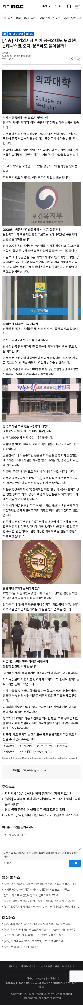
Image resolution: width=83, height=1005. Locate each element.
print (78, 58)
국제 (66, 18)
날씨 (74, 18)
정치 (18, 18)
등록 (75, 863)
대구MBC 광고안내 (64, 966)
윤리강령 (13, 966)
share (72, 58)
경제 (26, 18)
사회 (34, 18)
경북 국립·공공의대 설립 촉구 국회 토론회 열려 (35, 810)
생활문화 (44, 18)
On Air (58, 6)
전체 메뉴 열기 (77, 7)
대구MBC (13, 7)
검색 (68, 7)
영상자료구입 (45, 966)
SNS (44, 6)
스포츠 (57, 18)
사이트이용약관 (28, 966)
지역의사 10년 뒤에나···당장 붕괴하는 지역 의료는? (38, 794)
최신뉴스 (7, 18)
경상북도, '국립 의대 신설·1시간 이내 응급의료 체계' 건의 (42, 815)
